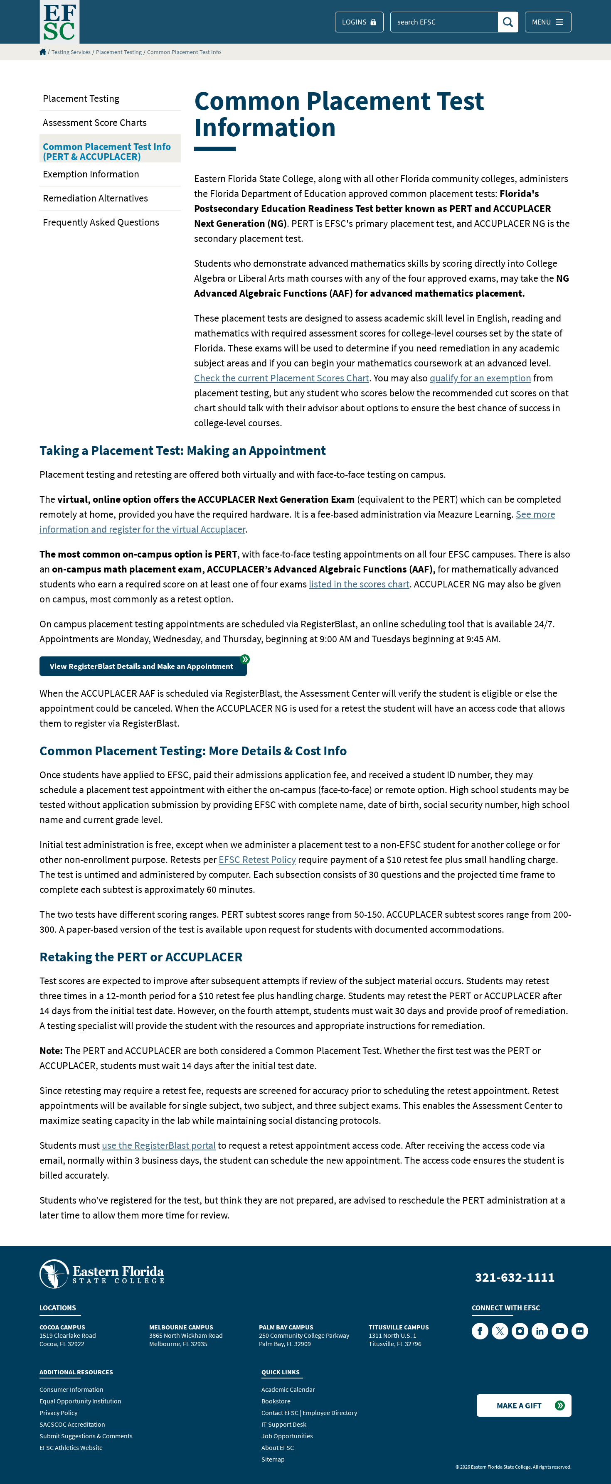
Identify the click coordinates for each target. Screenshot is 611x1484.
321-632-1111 (515, 1277)
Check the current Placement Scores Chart (281, 377)
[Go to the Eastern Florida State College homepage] (101, 1273)
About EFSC (277, 1447)
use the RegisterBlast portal (159, 1145)
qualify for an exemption (480, 377)
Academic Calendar (288, 1389)
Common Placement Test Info (184, 52)
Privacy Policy (58, 1412)
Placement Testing (119, 52)
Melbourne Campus (181, 1327)
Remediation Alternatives (95, 198)
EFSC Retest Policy (257, 859)
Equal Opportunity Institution (80, 1401)
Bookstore (276, 1401)
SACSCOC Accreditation (72, 1424)
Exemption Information (91, 173)
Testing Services (71, 52)
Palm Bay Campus (286, 1327)
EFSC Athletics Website (71, 1447)
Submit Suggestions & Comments (86, 1436)
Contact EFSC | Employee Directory (309, 1412)
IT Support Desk (283, 1424)
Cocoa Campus (62, 1327)
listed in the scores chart (359, 583)
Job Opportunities (287, 1436)
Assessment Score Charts (95, 122)
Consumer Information (71, 1389)
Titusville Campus (399, 1327)
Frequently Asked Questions (101, 222)
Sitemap (273, 1459)
